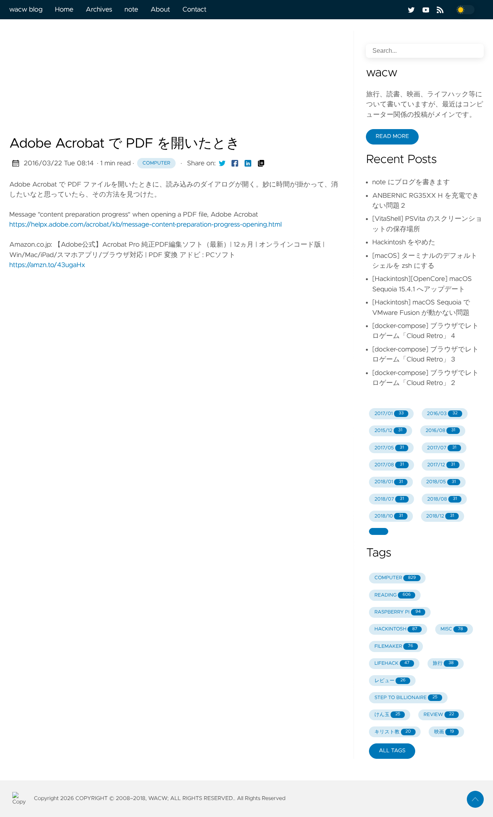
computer (156, 163)
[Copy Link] (261, 163)
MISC (452, 629)
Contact (194, 9)
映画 (444, 732)
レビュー (390, 680)
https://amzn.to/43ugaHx (47, 265)
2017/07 (441, 448)
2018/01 (388, 481)
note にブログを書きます (411, 182)
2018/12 (440, 516)
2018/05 (441, 481)
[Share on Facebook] (234, 163)
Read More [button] (392, 136)
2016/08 (440, 430)
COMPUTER (395, 577)
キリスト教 (392, 732)
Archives (99, 9)
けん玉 (387, 714)
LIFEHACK (391, 663)
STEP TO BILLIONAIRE (406, 697)
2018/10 (388, 516)
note (131, 9)
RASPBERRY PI (397, 612)
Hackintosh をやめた (403, 242)
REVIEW (439, 714)
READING (392, 595)
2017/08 (389, 464)
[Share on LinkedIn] (248, 163)
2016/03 (442, 413)
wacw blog (25, 9)
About (160, 9)
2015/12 (388, 430)
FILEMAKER (393, 646)
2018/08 (442, 499)
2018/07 (389, 499)
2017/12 (441, 464)
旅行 (443, 663)
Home (64, 9)
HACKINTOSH (395, 629)
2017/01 (389, 413)
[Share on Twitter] (222, 163)
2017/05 (389, 448)
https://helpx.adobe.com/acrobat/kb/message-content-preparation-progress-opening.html (145, 224)
